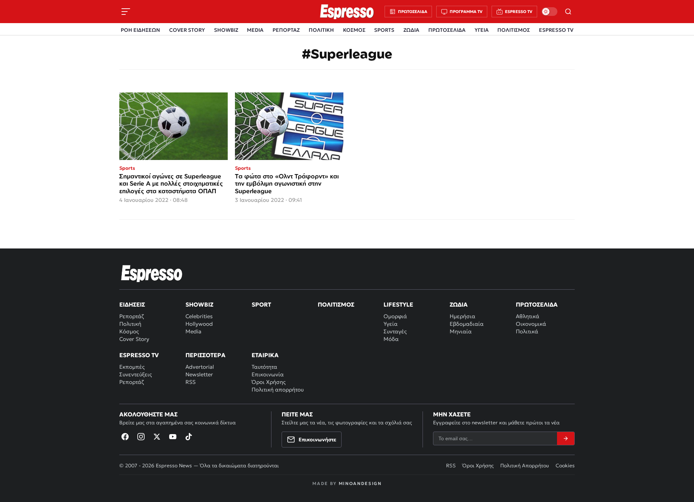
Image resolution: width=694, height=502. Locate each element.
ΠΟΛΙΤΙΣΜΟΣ (513, 30)
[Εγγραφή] (565, 438)
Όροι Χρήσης (269, 381)
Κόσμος (129, 331)
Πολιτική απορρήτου (278, 389)
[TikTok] (188, 436)
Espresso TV (139, 355)
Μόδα (391, 339)
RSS (190, 381)
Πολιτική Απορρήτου (524, 465)
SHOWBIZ (226, 30)
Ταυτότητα (264, 366)
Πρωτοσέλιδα (537, 304)
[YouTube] (173, 436)
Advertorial (199, 366)
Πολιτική (130, 323)
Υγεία (391, 323)
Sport (261, 304)
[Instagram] (141, 436)
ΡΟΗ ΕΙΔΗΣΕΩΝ (140, 30)
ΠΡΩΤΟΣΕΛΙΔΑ (447, 30)
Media (193, 331)
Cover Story (134, 339)
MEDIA (255, 30)
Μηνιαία (461, 331)
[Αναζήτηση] (568, 11)
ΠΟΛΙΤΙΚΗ (321, 30)
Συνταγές (395, 331)
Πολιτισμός (336, 304)
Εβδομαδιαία (467, 323)
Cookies (565, 465)
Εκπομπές (132, 366)
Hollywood (199, 323)
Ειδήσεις (132, 304)
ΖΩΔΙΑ (411, 30)
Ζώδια (459, 304)
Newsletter (199, 374)
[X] (157, 436)
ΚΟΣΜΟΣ (354, 30)
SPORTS (384, 30)
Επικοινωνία (268, 374)
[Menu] (125, 11)
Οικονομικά (531, 323)
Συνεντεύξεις (135, 374)
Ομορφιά (395, 316)
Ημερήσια (462, 316)
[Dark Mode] (549, 11)
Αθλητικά (527, 316)
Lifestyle (398, 304)
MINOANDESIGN (360, 483)
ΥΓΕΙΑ (482, 30)
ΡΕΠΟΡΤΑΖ (286, 30)
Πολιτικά (527, 331)
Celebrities (199, 316)
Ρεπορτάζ (131, 316)
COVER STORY (187, 30)
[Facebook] (125, 436)
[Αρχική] (151, 273)
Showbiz (199, 304)
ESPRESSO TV (556, 30)
